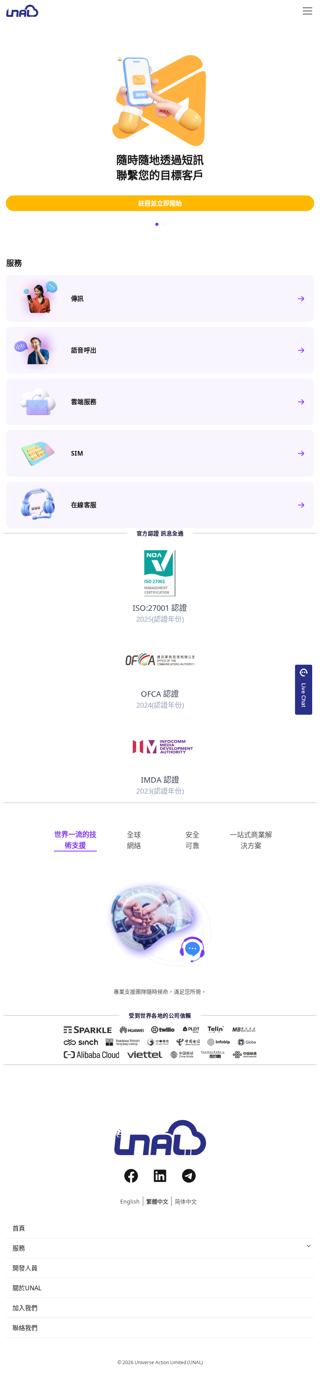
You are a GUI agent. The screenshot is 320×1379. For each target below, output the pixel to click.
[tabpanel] (160, 937)
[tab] (75, 840)
